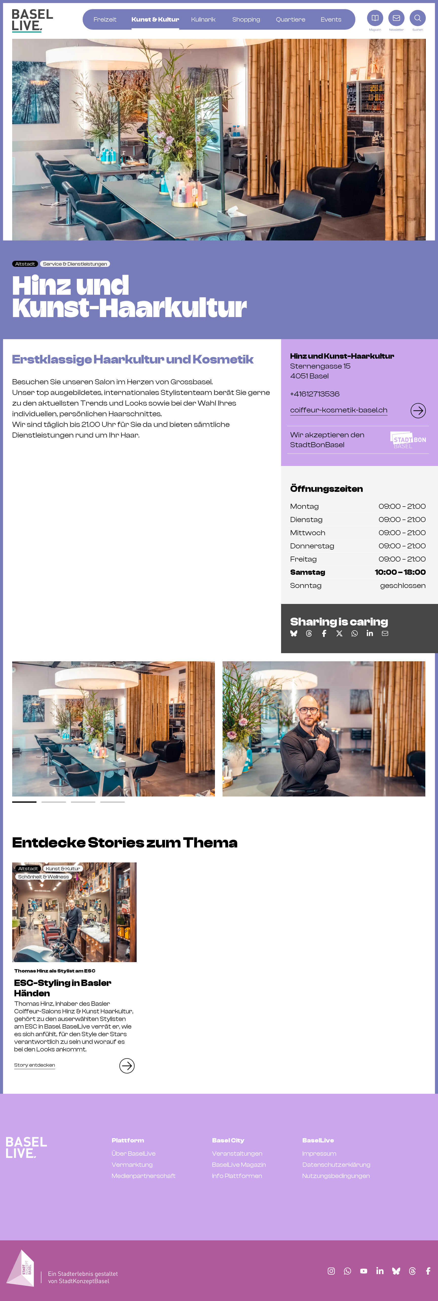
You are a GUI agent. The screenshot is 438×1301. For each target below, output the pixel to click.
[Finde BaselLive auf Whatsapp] (347, 1271)
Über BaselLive (134, 1153)
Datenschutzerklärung (336, 1164)
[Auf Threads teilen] (309, 633)
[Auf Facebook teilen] (324, 633)
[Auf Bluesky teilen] (293, 633)
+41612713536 (315, 394)
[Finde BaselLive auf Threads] (412, 1271)
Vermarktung (132, 1164)
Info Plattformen (237, 1175)
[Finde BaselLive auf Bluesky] (396, 1271)
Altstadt (25, 264)
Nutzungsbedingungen (336, 1175)
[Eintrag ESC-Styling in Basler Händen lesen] (74, 912)
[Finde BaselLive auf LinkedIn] (380, 1271)
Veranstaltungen (237, 1153)
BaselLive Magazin (239, 1164)
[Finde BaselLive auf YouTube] (364, 1271)
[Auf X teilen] (339, 633)
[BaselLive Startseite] (32, 21)
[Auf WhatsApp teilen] (354, 633)
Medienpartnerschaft (144, 1175)
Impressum (319, 1153)
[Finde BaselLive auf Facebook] (428, 1271)
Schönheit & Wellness (43, 877)
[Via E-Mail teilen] (385, 633)
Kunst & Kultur (63, 869)
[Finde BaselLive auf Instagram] (331, 1271)
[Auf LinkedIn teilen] (369, 633)
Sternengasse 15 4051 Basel (342, 366)
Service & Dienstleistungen (75, 264)
